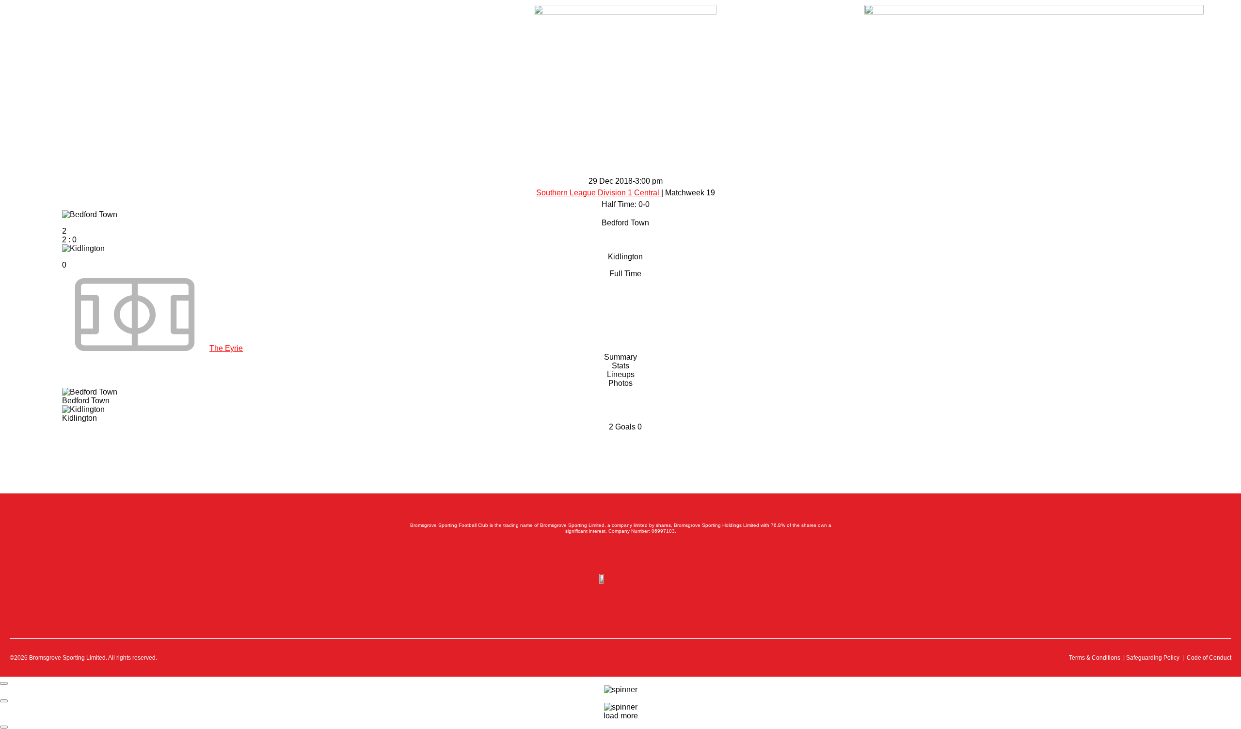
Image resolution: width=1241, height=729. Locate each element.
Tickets (56, 14)
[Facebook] (578, 556)
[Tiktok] (663, 556)
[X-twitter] (599, 556)
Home (21, 14)
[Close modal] (4, 683)
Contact (172, 14)
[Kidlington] (625, 264)
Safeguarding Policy (1152, 657)
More (206, 14)
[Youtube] (642, 556)
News (90, 14)
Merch (135, 14)
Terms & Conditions (1094, 657)
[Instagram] (620, 556)
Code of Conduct (1209, 657)
